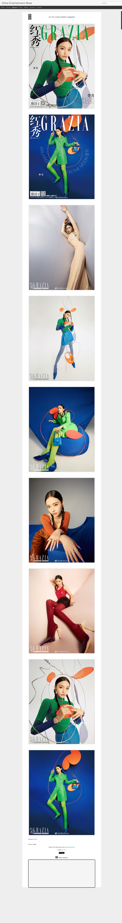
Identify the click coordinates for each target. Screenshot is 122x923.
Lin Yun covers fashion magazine (62, 17)
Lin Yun (64, 850)
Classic (3, 7)
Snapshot (32, 7)
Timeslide (39, 7)
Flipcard (8, 7)
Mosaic (21, 7)
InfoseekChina (71, 847)
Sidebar (26, 7)
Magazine (15, 7)
